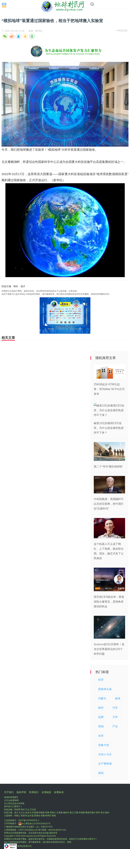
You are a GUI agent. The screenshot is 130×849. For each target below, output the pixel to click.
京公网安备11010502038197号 (36, 823)
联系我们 (34, 792)
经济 (101, 679)
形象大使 (103, 745)
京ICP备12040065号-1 (28, 820)
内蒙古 (102, 698)
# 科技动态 (122, 30)
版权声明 (21, 792)
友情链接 (46, 792)
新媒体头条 (105, 689)
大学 (115, 717)
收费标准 (59, 792)
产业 (115, 726)
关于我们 (9, 792)
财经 (101, 707)
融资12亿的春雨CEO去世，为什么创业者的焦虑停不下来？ (109, 428)
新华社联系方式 (24, 846)
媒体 (118, 698)
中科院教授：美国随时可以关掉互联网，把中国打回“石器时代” (109, 504)
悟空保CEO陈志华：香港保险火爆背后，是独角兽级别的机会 (109, 601)
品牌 (101, 717)
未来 (101, 735)
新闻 (101, 773)
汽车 (115, 707)
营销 (101, 726)
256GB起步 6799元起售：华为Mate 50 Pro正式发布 (109, 389)
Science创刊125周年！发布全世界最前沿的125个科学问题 (109, 649)
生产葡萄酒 (105, 763)
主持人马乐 (105, 754)
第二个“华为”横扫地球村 (108, 466)
